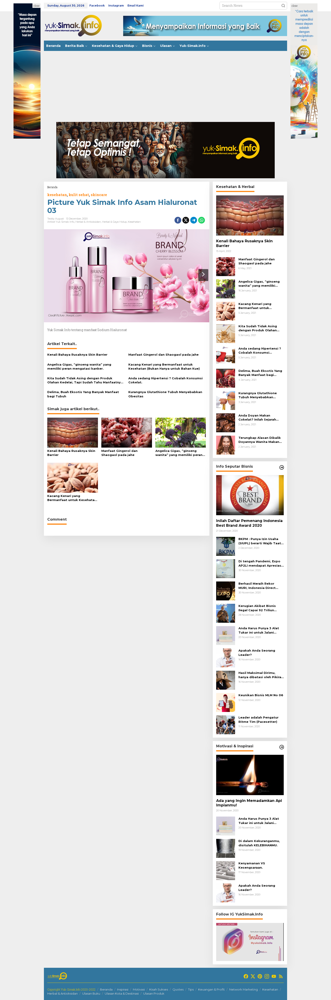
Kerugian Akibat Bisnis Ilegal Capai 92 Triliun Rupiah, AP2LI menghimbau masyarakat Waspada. (261, 608)
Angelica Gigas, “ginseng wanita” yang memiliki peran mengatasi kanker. (79, 366)
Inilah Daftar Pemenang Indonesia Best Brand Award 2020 (249, 523)
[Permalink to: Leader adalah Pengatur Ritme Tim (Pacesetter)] (225, 724)
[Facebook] (246, 976)
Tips (191, 989)
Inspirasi (122, 989)
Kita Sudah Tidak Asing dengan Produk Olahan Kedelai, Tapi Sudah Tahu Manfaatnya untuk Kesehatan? (85, 380)
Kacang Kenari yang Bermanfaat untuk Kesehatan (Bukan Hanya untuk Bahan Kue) (164, 366)
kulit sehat (79, 194)
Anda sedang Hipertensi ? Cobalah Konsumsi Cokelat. (165, 380)
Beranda (106, 989)
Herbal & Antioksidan (88, 221)
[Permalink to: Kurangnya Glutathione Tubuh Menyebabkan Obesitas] (225, 400)
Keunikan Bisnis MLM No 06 (260, 695)
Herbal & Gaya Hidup (114, 221)
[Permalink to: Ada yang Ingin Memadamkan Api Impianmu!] (250, 775)
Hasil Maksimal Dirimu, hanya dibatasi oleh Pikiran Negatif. (260, 675)
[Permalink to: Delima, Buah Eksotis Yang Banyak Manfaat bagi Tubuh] (225, 378)
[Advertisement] (165, 88)
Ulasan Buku (91, 993)
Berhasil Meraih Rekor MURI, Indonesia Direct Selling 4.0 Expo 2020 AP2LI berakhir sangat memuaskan (257, 586)
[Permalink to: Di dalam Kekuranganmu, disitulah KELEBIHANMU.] (225, 848)
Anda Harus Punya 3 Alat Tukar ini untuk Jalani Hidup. (258, 630)
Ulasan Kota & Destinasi (122, 993)
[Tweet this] (185, 220)
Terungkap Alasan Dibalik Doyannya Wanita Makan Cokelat (259, 440)
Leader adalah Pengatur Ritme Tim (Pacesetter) (258, 719)
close (36, 5)
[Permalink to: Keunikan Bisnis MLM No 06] (225, 702)
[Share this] (178, 220)
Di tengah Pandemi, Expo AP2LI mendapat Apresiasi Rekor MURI (260, 563)
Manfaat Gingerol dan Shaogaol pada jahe (163, 354)
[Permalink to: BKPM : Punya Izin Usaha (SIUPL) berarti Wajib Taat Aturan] (225, 546)
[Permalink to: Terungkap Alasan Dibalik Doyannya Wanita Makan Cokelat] (225, 445)
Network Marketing (243, 989)
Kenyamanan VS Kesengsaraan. (251, 865)
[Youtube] (274, 976)
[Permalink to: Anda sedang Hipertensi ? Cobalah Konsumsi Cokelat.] (225, 355)
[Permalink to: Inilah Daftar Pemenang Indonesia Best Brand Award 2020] (250, 495)
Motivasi (139, 989)
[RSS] (281, 976)
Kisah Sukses (158, 989)
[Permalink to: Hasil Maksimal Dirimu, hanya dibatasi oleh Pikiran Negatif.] (225, 680)
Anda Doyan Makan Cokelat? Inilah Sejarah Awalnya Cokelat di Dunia (259, 417)
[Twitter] (253, 976)
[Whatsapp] (201, 220)
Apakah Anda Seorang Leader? (256, 652)
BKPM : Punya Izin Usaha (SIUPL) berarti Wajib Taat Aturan (259, 541)
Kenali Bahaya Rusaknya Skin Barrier (77, 354)
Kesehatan (134, 221)
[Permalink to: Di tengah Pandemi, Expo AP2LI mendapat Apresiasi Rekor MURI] (225, 568)
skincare (99, 194)
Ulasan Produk (153, 993)
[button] (283, 5)
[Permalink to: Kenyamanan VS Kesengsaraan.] (225, 870)
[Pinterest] (260, 976)
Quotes (178, 989)
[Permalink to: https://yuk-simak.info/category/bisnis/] (281, 467)
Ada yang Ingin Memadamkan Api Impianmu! (249, 803)
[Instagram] (267, 976)
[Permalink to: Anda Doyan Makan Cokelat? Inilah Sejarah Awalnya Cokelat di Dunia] (225, 422)
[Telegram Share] (193, 220)
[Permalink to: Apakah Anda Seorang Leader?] (225, 657)
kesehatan (57, 194)
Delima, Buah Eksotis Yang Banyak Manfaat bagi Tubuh (83, 394)
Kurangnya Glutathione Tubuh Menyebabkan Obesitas (165, 394)
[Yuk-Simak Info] (77, 25)
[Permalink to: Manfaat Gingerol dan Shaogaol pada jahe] (126, 432)
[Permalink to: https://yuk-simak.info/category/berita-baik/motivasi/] (281, 747)
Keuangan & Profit (211, 989)
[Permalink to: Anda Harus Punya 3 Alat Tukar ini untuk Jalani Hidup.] (225, 635)
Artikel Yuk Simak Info (60, 221)
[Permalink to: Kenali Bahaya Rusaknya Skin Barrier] (72, 432)
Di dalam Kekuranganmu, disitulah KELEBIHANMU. (259, 843)
